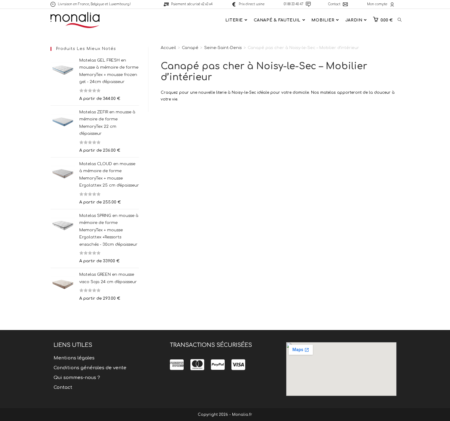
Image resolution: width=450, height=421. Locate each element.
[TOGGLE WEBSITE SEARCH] (399, 20)
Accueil (168, 48)
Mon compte (377, 4)
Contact (334, 4)
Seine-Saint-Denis (223, 48)
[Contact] (345, 4)
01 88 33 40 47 (293, 4)
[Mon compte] (392, 4)
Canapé (190, 48)
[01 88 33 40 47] (308, 4)
